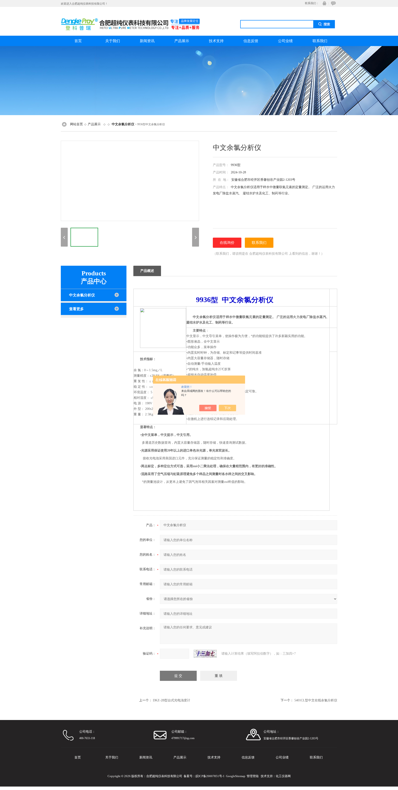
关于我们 (112, 41)
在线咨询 (332, 3)
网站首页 (76, 124)
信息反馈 (250, 41)
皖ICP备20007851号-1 (210, 776)
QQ (323, 3)
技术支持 (216, 41)
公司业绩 (285, 41)
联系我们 (320, 41)
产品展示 (181, 41)
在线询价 (227, 243)
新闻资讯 (147, 41)
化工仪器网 (283, 776)
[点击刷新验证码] (205, 654)
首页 (78, 41)
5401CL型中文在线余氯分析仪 (315, 700)
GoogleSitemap (235, 776)
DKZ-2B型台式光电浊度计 (171, 700)
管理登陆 (253, 776)
